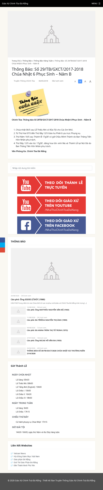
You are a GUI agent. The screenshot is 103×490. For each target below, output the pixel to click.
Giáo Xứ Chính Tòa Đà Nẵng (15, 3)
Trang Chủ (16, 61)
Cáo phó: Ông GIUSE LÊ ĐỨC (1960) (28, 299)
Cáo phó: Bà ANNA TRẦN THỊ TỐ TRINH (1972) (47, 330)
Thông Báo (27, 61)
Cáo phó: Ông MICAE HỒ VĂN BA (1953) (44, 340)
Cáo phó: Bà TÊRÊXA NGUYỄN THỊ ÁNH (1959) (47, 320)
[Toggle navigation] (96, 3)
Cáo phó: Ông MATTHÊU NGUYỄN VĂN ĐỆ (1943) (48, 310)
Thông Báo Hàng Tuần (43, 61)
